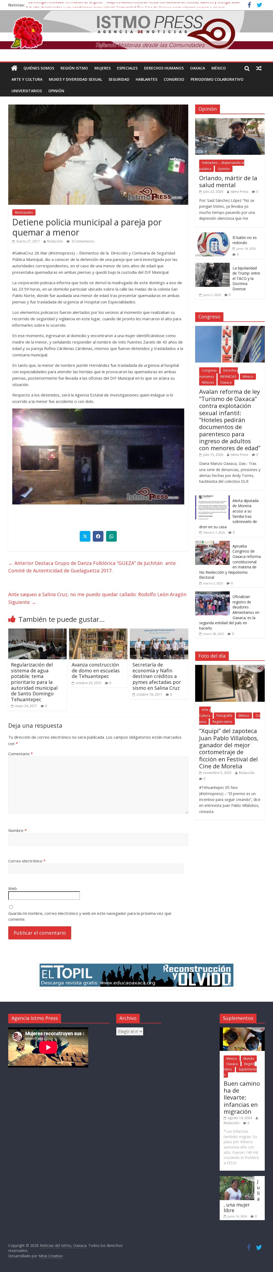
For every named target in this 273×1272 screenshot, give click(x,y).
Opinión (56, 90)
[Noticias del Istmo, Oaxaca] (136, 29)
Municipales (24, 212)
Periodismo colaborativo (217, 79)
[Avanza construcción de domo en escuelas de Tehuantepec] (98, 632)
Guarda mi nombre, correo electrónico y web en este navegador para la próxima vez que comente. (89, 916)
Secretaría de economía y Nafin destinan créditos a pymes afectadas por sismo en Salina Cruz (157, 676)
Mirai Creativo (51, 1255)
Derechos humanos (164, 68)
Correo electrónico (27, 861)
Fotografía (224, 715)
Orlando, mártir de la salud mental (228, 181)
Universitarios (26, 90)
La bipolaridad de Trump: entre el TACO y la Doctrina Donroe (246, 278)
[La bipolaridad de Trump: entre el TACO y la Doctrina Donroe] (212, 265)
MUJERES (102, 68)
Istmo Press (239, 191)
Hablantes (146, 79)
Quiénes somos (38, 68)
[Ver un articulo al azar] (259, 68)
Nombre (17, 830)
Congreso (174, 79)
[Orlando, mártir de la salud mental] (230, 121)
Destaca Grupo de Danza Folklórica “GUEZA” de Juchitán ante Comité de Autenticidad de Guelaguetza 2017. (92, 567)
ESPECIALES (127, 68)
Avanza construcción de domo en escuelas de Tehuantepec (96, 670)
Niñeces (208, 382)
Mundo (248, 1058)
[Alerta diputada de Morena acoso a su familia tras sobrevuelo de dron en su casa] (212, 498)
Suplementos (240, 1072)
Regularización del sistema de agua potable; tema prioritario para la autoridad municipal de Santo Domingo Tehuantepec (34, 682)
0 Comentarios (82, 241)
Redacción (55, 241)
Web (12, 888)
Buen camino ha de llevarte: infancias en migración (242, 1097)
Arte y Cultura (26, 79)
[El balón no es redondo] (212, 235)
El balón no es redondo (244, 240)
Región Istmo (74, 68)
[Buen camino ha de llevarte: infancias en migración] (242, 1029)
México (218, 68)
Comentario (20, 753)
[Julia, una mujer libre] (237, 1178)
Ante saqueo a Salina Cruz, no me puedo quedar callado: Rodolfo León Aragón (98, 598)
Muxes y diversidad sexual (75, 79)
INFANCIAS (228, 376)
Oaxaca (197, 68)
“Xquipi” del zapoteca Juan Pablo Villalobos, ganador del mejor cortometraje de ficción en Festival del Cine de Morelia (229, 748)
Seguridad (119, 79)
